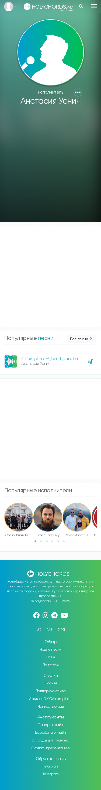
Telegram (51, 774)
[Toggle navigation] (94, 6)
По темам (51, 665)
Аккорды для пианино (50, 740)
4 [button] (54, 543)
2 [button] (43, 543)
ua (38, 629)
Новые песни (50, 649)
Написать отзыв (50, 707)
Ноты (50, 657)
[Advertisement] (50, 166)
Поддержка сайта (51, 691)
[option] (50, 359)
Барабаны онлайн (50, 733)
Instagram (50, 766)
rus (49, 629)
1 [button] (37, 543)
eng (61, 629)
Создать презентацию (50, 748)
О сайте (50, 683)
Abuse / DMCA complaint (50, 699)
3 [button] (48, 543)
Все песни (79, 339)
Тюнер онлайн (50, 725)
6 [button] (65, 543)
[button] (78, 92)
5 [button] (59, 543)
